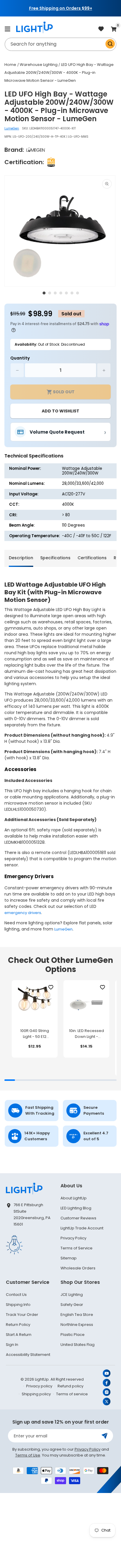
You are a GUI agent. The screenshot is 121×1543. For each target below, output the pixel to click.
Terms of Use (27, 1455)
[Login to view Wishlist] (101, 29)
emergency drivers (22, 913)
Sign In (12, 1344)
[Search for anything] (110, 44)
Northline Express (76, 1324)
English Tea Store (76, 1314)
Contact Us (16, 1294)
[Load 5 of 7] (66, 293)
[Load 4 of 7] (60, 293)
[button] (7, 28)
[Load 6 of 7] (71, 293)
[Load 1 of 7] (44, 293)
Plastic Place (72, 1334)
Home (10, 64)
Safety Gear (71, 1304)
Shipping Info (18, 1304)
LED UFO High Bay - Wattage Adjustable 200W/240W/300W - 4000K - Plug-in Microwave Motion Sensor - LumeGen (59, 72)
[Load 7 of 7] (77, 293)
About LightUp (73, 1198)
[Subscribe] (104, 1436)
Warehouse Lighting (39, 64)
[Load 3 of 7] (55, 293)
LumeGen (11, 128)
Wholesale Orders (77, 1268)
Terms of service (72, 1394)
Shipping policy (36, 1394)
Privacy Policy (73, 1238)
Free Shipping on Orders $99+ (60, 8)
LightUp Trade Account (81, 1228)
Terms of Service (76, 1248)
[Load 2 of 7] (49, 293)
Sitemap (68, 1258)
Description (21, 558)
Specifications (55, 558)
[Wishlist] (51, 987)
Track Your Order (22, 1314)
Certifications (92, 558)
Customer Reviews (78, 1218)
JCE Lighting (71, 1294)
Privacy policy (39, 1386)
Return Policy (18, 1324)
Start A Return (18, 1334)
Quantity (20, 358)
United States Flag (77, 1344)
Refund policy (70, 1386)
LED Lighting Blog (75, 1208)
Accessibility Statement (28, 1354)
